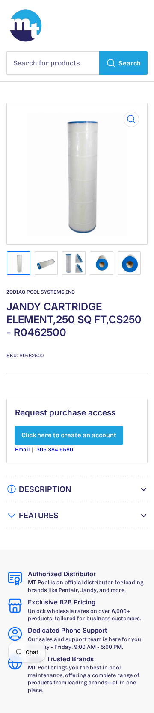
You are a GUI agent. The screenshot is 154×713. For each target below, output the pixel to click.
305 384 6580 (54, 449)
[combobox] (77, 63)
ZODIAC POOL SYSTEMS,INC (40, 292)
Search (129, 63)
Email (23, 449)
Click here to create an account (68, 435)
